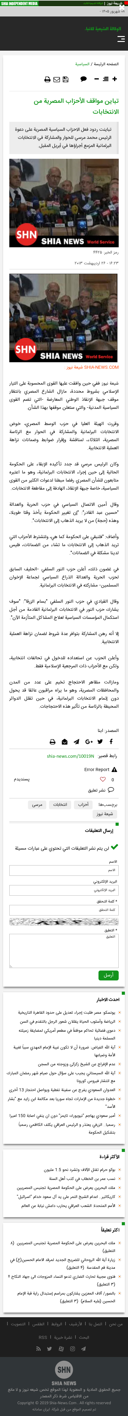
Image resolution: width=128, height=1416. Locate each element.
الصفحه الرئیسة (106, 64)
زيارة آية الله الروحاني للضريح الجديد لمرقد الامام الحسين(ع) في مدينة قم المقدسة (62, 1264)
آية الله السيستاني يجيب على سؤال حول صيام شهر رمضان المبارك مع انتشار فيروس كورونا (61, 1077)
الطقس (38, 1324)
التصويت (18, 1324)
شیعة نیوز (105, 814)
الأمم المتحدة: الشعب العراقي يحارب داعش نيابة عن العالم (68, 1206)
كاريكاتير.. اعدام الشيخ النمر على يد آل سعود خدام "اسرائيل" (66, 1197)
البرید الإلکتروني (105, 882)
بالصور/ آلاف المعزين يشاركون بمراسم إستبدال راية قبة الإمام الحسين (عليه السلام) (66, 1297)
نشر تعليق (97, 790)
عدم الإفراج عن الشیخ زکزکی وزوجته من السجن (76, 1064)
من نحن (116, 1324)
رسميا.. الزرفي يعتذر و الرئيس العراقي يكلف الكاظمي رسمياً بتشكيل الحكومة (67, 1128)
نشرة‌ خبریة (63, 1337)
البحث (84, 1337)
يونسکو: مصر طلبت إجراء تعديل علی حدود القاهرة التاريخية (66, 1012)
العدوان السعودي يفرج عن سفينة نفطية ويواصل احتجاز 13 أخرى (62, 1090)
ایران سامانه (41, 1409)
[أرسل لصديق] (56, 79)
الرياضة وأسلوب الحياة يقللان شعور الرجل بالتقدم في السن (67, 1021)
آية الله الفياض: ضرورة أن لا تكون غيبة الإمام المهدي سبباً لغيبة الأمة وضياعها (64, 1051)
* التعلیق (110, 930)
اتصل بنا (95, 1324)
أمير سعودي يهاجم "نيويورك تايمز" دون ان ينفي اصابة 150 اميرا (62, 1115)
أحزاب (83, 805)
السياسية (82, 64)
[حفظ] (65, 79)
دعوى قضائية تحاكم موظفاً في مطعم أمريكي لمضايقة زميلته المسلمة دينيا (67, 1034)
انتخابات (60, 805)
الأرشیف (75, 1324)
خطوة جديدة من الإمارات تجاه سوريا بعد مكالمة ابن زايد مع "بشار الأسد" (61, 1103)
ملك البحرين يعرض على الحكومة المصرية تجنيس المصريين (66, 1188)
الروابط (56, 1324)
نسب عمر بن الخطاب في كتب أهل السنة (82, 1179)
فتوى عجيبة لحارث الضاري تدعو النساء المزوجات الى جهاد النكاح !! (61, 1280)
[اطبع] (47, 79)
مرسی (37, 805)
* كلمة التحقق (107, 901)
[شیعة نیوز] (64, 3)
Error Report (96, 770)
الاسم (113, 862)
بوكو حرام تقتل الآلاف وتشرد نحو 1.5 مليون (79, 1170)
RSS (43, 1337)
